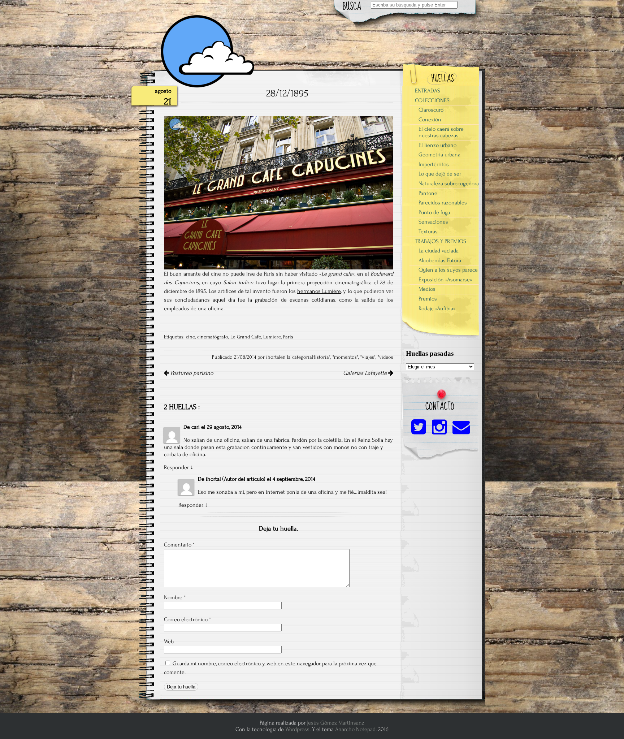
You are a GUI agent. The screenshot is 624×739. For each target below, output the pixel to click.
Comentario (179, 544)
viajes (368, 357)
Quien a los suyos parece (448, 270)
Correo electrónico (187, 619)
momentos (345, 357)
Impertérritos (434, 164)
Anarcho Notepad (355, 729)
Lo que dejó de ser (440, 173)
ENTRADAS (427, 90)
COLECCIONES (432, 100)
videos (386, 357)
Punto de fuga (434, 212)
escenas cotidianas (312, 300)
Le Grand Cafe (245, 337)
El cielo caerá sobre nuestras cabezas (441, 132)
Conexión (430, 119)
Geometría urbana (439, 154)
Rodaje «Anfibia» (437, 308)
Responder (176, 467)
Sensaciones (433, 222)
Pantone (428, 193)
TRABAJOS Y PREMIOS (440, 241)
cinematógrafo (212, 337)
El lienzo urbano (437, 145)
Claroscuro (431, 110)
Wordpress (297, 729)
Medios (427, 289)
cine (190, 337)
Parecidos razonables (443, 202)
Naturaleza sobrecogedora (449, 183)
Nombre (175, 597)
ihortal (213, 479)
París (288, 337)
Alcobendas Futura (440, 260)
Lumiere (272, 337)
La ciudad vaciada (439, 250)
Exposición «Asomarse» (445, 279)
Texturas (428, 231)
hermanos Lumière (319, 291)
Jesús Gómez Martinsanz (335, 722)
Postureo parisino (191, 373)
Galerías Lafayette (365, 373)
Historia (320, 357)
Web (169, 641)
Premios (428, 298)
